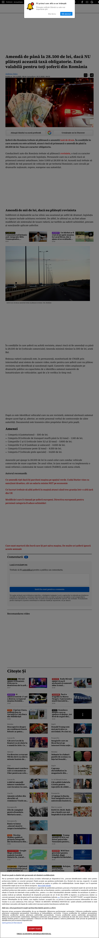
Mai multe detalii (44, 886)
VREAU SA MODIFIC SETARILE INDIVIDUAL (34, 934)
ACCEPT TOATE (34, 929)
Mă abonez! (66, 14)
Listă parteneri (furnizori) (12, 923)
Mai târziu (52, 14)
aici (59, 897)
